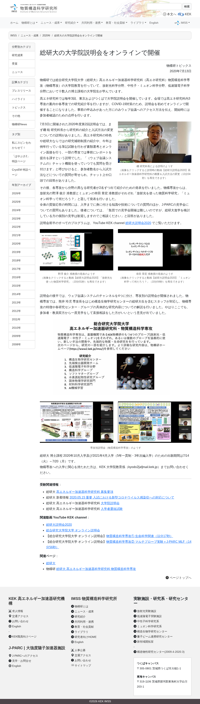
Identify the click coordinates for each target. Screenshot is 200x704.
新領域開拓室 (145, 641)
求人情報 (17, 611)
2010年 (16, 327)
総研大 (50, 563)
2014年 (16, 294)
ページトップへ (180, 577)
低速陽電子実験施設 (149, 616)
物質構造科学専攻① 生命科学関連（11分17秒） (139, 536)
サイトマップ (83, 665)
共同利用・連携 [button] (91, 22)
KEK (188, 14)
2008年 (16, 344)
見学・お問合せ (21, 660)
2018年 (16, 260)
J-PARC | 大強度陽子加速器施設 (37, 648)
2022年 (16, 226)
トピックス (19, 107)
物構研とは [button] (28, 22)
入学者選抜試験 (112, 508)
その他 (16, 115)
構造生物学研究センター (152, 631)
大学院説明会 (110, 503)
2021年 (16, 235)
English (153, 22)
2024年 (16, 210)
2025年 (16, 201)
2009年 (16, 336)
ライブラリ (81, 631)
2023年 (16, 218)
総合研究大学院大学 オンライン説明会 (73, 530)
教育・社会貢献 (84, 626)
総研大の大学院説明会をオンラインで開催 (78, 35)
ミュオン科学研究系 (149, 626)
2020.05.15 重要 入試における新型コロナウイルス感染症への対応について (122, 497)
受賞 (14, 63)
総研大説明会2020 (138, 223)
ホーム (14, 22)
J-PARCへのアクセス (25, 655)
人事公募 (80, 650)
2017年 (16, 268)
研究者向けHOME (85, 636)
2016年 (16, 277)
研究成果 (17, 55)
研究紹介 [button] (70, 22)
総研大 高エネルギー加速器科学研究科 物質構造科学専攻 (96, 569)
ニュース (17, 72)
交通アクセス (20, 616)
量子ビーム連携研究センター (155, 636)
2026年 (16, 193)
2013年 (16, 302)
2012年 (16, 310)
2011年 (16, 319)
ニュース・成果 (29, 35)
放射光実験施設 (146, 611)
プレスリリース (21, 90)
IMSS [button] (184, 22)
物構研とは (81, 606)
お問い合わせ (20, 621)
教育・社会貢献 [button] (115, 22)
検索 (187, 6)
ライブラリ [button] (137, 22)
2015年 (16, 285)
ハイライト (19, 99)
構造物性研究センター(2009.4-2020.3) (161, 651)
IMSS (13, 35)
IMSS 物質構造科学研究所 (94, 598)
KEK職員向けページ (24, 636)
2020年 (46, 35)
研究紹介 (80, 616)
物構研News (19, 124)
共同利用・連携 (84, 621)
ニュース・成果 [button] (50, 22)
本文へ (171, 14)
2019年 (16, 252)
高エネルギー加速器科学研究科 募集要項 (84, 491)
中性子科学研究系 (148, 621)
